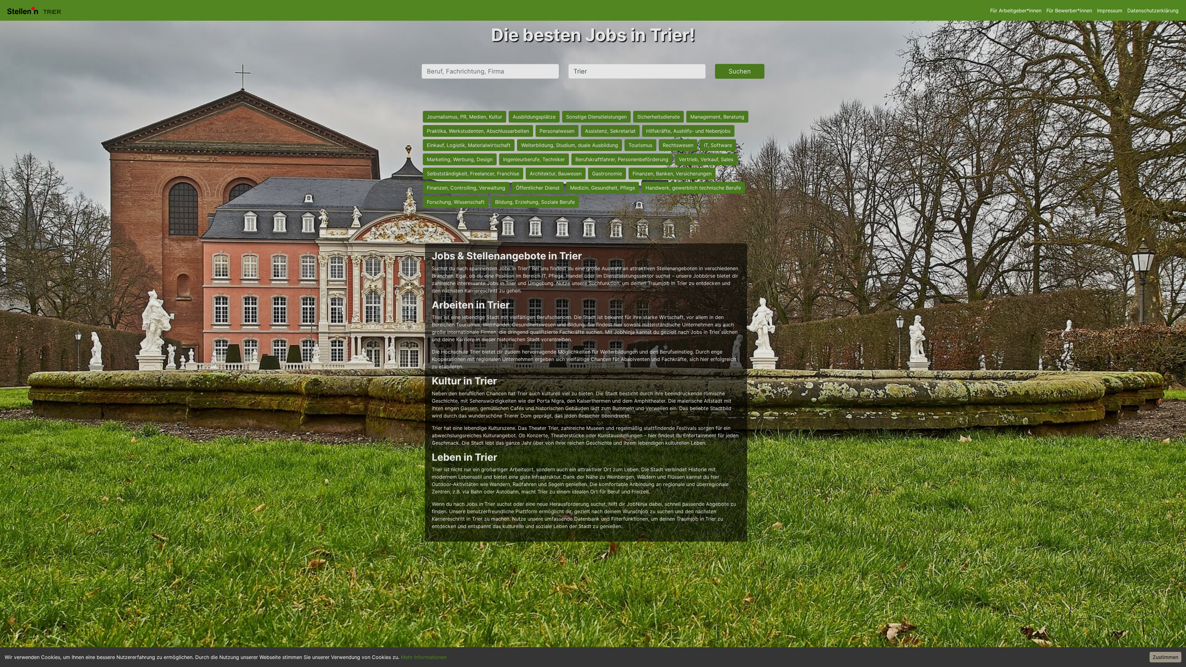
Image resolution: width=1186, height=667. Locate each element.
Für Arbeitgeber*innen (1015, 10)
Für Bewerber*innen (1069, 10)
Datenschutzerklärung (1153, 10)
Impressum (1109, 10)
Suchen (740, 71)
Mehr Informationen (424, 657)
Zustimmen (1165, 657)
